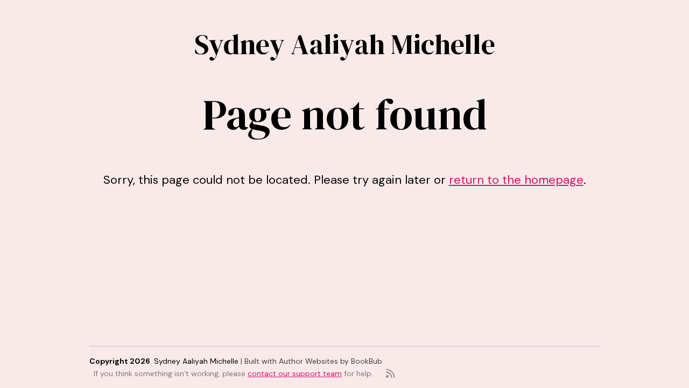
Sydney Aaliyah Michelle (344, 44)
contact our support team (295, 373)
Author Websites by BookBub (330, 361)
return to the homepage (516, 180)
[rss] (390, 373)
